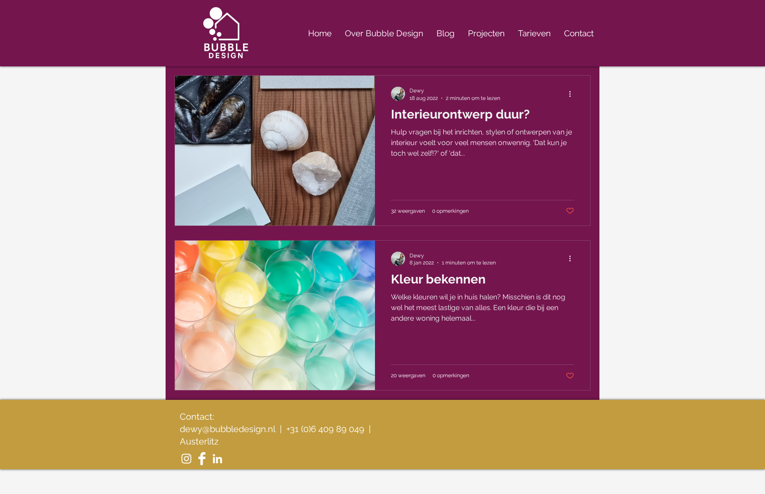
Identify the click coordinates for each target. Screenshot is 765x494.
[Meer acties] (573, 93)
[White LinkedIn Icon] (217, 458)
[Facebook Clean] (202, 458)
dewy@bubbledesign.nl (227, 429)
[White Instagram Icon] (186, 458)
